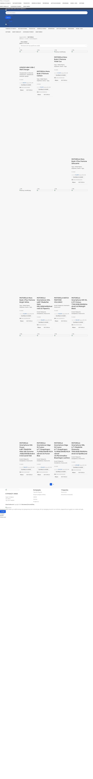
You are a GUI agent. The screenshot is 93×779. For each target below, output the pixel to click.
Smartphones (40, 313)
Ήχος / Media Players (42, 79)
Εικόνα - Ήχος (45, 80)
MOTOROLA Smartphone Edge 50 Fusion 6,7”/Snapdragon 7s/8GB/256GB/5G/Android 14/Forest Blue (45, 449)
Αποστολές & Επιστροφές (67, 494)
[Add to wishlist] (28, 64)
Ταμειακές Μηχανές (37, 492)
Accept (2, 511)
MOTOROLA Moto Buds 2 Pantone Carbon (43, 73)
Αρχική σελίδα (22, 37)
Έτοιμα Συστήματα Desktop (39, 494)
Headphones (36, 501)
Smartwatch (66, 305)
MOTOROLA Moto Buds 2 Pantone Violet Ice (60, 59)
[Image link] (12, 490)
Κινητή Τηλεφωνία (41, 311)
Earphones (39, 80)
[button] (25, 85)
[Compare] (21, 64)
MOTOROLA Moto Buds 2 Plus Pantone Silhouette (79, 161)
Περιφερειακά (22, 73)
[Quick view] (25, 64)
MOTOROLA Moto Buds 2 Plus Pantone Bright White (27, 300)
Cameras (35, 499)
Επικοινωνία (47, 313)
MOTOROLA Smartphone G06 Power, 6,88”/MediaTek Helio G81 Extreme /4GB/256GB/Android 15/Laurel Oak (27, 449)
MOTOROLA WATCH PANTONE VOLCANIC (61, 300)
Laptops (35, 497)
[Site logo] (7, 10)
